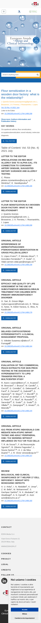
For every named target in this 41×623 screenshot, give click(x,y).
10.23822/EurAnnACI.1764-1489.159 (18, 265)
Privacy (6, 559)
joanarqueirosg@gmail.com (25, 102)
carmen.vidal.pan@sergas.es (20, 262)
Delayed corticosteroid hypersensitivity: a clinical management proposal (17, 334)
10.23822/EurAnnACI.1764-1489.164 (18, 346)
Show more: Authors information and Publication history (16, 120)
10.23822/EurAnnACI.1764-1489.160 (18, 501)
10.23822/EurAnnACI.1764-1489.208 (18, 114)
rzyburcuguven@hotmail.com (14, 304)
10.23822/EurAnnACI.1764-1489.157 (18, 456)
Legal (5, 564)
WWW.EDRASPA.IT (8, 546)
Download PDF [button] (10, 191)
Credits (6, 570)
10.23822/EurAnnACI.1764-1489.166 (18, 186)
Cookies (6, 553)
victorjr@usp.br (29, 453)
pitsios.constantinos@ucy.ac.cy (15, 180)
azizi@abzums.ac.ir (10, 498)
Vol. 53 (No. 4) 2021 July (10, 108)
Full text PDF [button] (10, 141)
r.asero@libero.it (17, 383)
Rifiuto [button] (24, 614)
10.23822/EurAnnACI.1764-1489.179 (18, 312)
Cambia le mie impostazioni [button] (25, 618)
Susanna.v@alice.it (20, 340)
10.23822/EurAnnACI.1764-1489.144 (18, 411)
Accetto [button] (24, 609)
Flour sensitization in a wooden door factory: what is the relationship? (20, 208)
